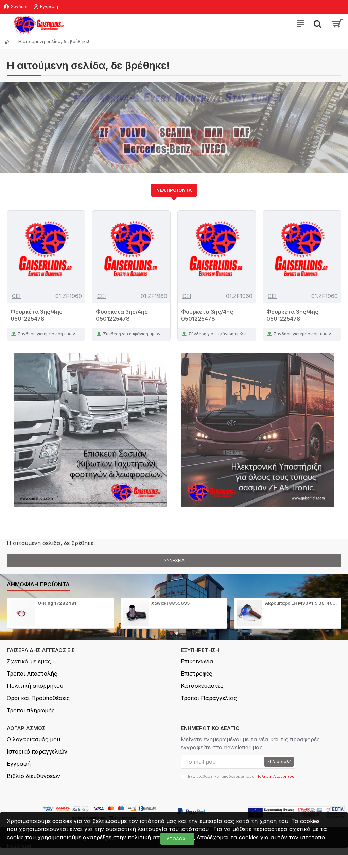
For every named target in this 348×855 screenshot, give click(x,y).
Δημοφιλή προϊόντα (38, 584)
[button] (171, 633)
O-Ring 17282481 (57, 603)
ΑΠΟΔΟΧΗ (178, 838)
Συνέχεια (174, 560)
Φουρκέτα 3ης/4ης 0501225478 (37, 315)
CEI (16, 295)
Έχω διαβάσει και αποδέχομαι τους (241, 776)
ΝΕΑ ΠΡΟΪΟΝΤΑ (174, 190)
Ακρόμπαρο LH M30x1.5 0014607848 (301, 603)
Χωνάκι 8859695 (170, 603)
